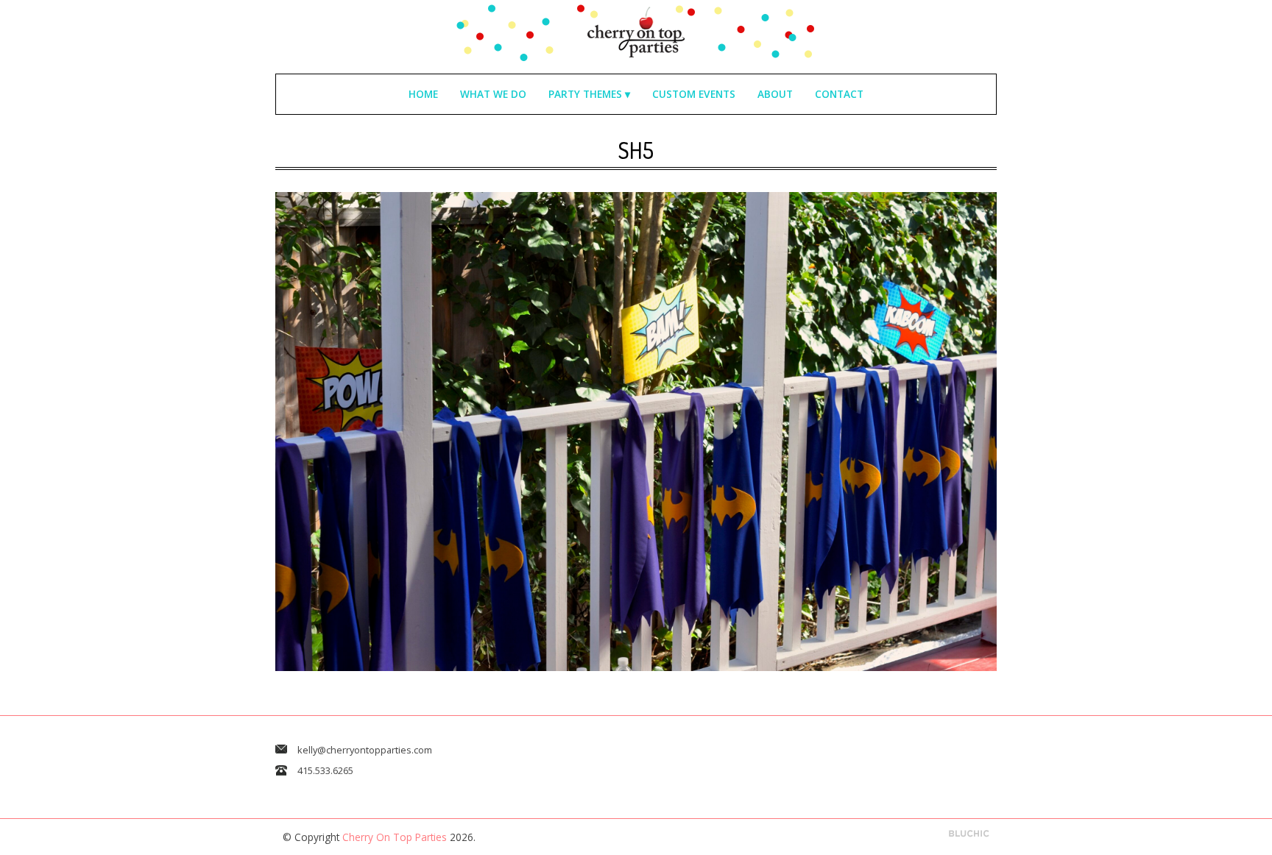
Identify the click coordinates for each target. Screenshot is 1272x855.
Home (423, 94)
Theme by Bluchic (969, 834)
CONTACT (839, 94)
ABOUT (775, 94)
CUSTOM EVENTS (693, 94)
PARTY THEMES (585, 94)
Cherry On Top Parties (394, 837)
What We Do (493, 94)
